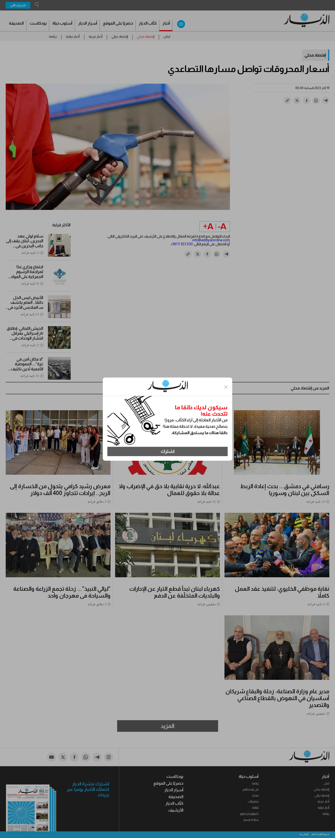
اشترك (168, 451)
